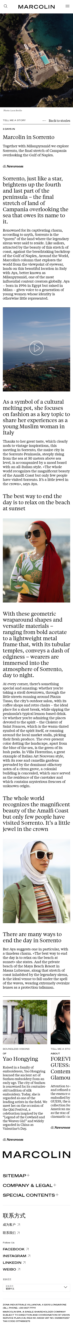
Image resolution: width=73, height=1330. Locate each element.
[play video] (36, 349)
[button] (6, 6)
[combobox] (36, 1288)
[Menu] (66, 6)
